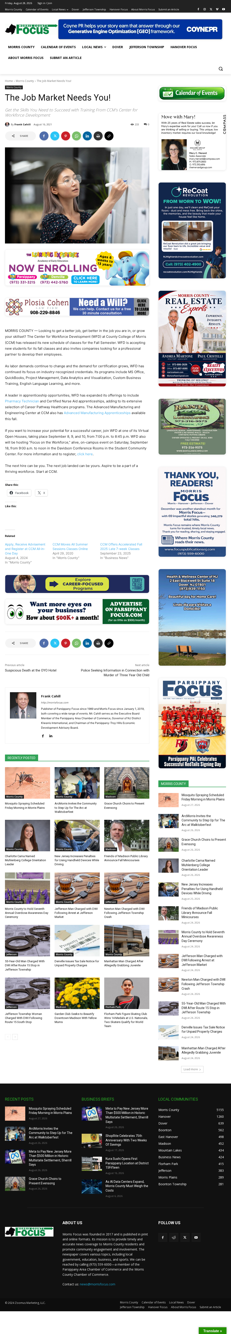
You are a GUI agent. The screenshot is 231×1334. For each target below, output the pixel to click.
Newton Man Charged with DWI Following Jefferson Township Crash (124, 913)
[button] (220, 68)
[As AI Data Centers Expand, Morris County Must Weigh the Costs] (92, 1187)
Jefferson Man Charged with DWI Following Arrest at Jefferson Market (76, 913)
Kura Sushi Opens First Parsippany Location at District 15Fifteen (127, 1163)
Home (9, 81)
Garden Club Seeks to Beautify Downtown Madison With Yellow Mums (76, 1018)
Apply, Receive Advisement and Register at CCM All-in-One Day (25, 548)
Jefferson (111, 902)
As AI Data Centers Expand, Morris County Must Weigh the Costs (127, 1186)
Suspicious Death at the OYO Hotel (30, 670)
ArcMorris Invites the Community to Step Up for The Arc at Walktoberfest (76, 807)
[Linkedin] (87, 135)
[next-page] (15, 1037)
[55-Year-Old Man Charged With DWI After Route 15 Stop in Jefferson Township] (27, 940)
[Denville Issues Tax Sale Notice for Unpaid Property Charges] (77, 940)
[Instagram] (204, 9)
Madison (111, 796)
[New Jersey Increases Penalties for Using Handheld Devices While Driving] (77, 835)
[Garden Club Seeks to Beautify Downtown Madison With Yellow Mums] (77, 993)
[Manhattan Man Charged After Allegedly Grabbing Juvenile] (126, 940)
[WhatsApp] (76, 135)
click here (85, 454)
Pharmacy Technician (22, 401)
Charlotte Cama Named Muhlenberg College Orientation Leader (25, 860)
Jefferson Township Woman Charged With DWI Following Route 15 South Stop (23, 1018)
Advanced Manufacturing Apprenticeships (97, 413)
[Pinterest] (65, 135)
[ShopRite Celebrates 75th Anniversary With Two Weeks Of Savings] (92, 1141)
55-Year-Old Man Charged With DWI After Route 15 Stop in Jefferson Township (25, 965)
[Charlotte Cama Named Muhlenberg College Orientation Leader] (27, 835)
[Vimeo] (217, 9)
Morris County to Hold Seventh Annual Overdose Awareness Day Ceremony (26, 913)
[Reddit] (173, 1237)
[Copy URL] (108, 135)
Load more (191, 1069)
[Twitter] (211, 9)
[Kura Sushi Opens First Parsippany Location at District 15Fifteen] (92, 1164)
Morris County (25, 81)
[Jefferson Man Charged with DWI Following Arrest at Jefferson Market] (77, 888)
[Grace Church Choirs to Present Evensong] (126, 783)
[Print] (98, 135)
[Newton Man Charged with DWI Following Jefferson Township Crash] (126, 888)
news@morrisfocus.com (97, 1284)
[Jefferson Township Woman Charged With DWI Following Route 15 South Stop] (27, 993)
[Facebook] (198, 9)
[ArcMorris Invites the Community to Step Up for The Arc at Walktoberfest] (77, 783)
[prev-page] (8, 1037)
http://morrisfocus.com (55, 702)
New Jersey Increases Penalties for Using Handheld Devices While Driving (77, 860)
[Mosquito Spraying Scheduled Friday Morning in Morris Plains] (27, 783)
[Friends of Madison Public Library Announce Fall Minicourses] (126, 835)
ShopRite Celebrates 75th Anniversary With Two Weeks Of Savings (126, 1140)
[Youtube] (223, 9)
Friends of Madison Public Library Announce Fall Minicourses (200, 912)
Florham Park (113, 1007)
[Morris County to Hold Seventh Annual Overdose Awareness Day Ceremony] (27, 888)
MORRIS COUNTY (173, 784)
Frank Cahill (22, 124)
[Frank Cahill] (8, 124)
